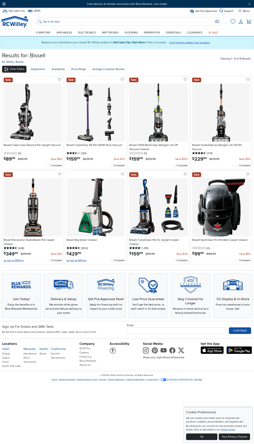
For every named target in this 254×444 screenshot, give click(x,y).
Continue (240, 330)
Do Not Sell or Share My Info (179, 379)
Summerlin (29, 362)
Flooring (131, 32)
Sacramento (58, 357)
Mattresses (110, 32)
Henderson (30, 353)
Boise (43, 353)
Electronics (87, 32)
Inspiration (152, 32)
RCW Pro (84, 348)
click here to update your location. (189, 42)
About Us (85, 365)
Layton (6, 357)
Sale (214, 32)
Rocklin (55, 353)
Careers (84, 352)
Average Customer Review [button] (108, 69)
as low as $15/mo (14, 260)
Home (55, 379)
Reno (26, 357)
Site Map (198, 379)
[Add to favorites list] (59, 79)
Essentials (173, 32)
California (58, 349)
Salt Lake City (16, 10)
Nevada (29, 349)
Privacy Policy (228, 429)
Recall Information (67, 379)
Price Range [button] (78, 69)
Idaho (44, 349)
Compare (56, 165)
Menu (246, 11)
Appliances (64, 32)
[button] (28, 4)
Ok (202, 436)
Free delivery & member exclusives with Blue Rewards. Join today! (127, 4)
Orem (5, 362)
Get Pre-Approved (206, 11)
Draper (6, 353)
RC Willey (8, 62)
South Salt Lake (11, 366)
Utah (5, 349)
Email (130, 325)
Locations (9, 344)
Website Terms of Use (87, 379)
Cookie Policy (152, 379)
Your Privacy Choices (234, 436)
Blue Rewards (87, 361)
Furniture (43, 32)
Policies (102, 379)
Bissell (19, 62)
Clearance (194, 32)
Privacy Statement (116, 379)
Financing (85, 356)
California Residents (135, 379)
